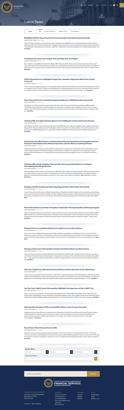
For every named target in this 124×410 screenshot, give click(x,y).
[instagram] (117, 5)
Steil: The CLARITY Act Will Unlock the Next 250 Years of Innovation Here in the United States (59, 269)
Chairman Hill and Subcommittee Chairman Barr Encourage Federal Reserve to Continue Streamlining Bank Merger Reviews (58, 165)
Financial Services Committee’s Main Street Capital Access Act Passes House (53, 228)
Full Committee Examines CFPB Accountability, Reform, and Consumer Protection (55, 307)
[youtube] (114, 5)
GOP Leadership (59, 404)
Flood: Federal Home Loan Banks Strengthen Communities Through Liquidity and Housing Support (61, 207)
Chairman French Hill (60, 394)
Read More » (27, 48)
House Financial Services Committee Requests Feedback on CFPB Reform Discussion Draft (58, 100)
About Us (83, 5)
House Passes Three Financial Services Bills (40, 328)
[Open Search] (121, 5)
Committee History (60, 396)
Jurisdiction (58, 402)
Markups (79, 396)
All (40, 31)
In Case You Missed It (49, 31)
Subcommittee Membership (62, 400)
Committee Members (60, 398)
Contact (104, 5)
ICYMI (92, 396)
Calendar (79, 398)
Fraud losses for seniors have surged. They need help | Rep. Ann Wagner (51, 58)
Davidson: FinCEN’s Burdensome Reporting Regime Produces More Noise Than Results (57, 187)
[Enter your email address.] (55, 374)
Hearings (79, 394)
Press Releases (75, 31)
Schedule (90, 5)
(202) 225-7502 (28, 398)
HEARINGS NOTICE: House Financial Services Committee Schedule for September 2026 (57, 38)
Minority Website (36, 403)
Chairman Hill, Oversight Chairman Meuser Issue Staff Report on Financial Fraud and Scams (59, 121)
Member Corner (63, 31)
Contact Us (27, 403)
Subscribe (93, 374)
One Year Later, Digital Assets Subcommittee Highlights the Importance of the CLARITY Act (59, 288)
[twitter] (110, 5)
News (97, 5)
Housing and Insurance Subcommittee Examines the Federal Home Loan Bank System (56, 249)
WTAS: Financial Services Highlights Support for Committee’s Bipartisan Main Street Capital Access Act (59, 80)
